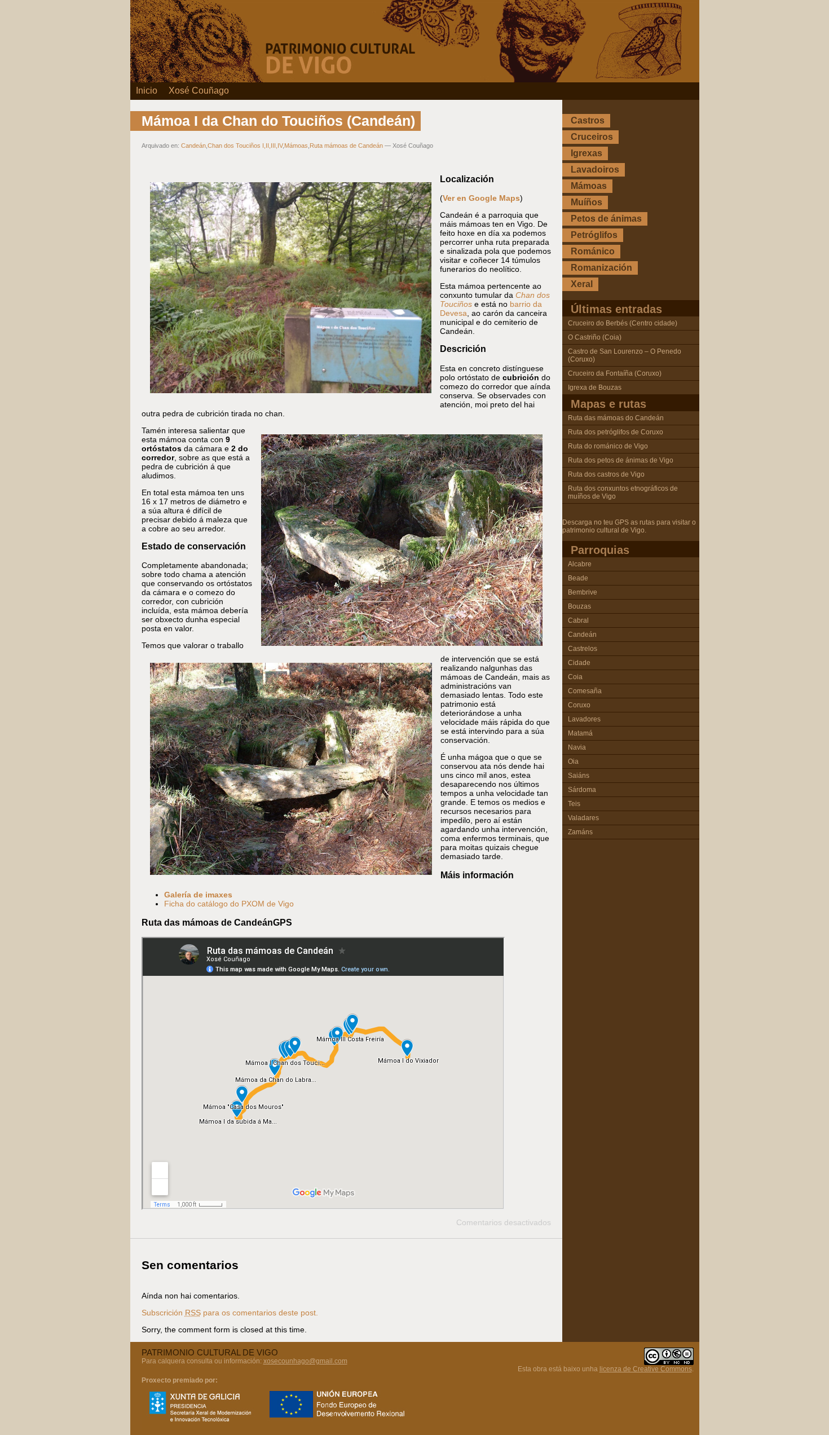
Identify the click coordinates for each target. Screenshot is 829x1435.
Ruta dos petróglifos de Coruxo (615, 432)
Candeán (193, 145)
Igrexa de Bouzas (594, 387)
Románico (593, 251)
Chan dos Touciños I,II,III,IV (245, 145)
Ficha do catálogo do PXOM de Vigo (229, 903)
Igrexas (586, 153)
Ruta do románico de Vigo (608, 446)
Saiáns (578, 776)
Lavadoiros (595, 169)
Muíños (586, 202)
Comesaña (585, 691)
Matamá (580, 733)
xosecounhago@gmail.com (305, 1361)
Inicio (146, 90)
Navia (577, 747)
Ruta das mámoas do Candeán (616, 418)
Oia (573, 761)
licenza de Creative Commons (645, 1369)
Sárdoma (582, 790)
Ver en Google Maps (481, 198)
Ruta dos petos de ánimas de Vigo (620, 460)
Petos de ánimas (606, 218)
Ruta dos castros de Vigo (606, 474)
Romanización (601, 267)
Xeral (582, 284)
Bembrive (582, 592)
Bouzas (579, 606)
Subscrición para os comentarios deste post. (230, 1312)
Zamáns (580, 832)
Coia (575, 677)
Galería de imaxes (198, 894)
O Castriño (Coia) (594, 337)
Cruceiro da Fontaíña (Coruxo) (615, 373)
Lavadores (584, 719)
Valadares (583, 818)
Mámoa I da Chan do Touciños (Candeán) (278, 121)
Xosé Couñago (199, 90)
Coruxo (579, 705)
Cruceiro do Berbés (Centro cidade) (622, 323)
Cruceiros (592, 137)
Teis (574, 804)
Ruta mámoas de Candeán (346, 145)
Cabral (578, 620)
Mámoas (296, 145)
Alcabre (580, 564)
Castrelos (582, 649)
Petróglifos (594, 235)
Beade (578, 578)
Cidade (579, 663)
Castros (588, 120)
